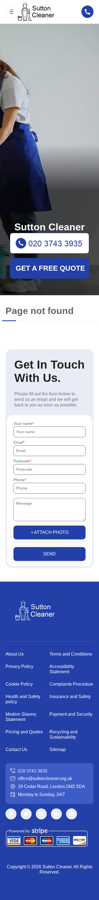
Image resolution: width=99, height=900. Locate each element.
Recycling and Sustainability (64, 734)
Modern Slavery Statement (21, 717)
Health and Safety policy (23, 699)
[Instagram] (41, 813)
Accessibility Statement (62, 669)
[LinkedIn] (56, 813)
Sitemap (58, 749)
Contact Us (16, 749)
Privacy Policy (19, 666)
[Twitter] (26, 813)
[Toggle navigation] (12, 12)
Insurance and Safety (70, 696)
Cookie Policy (19, 684)
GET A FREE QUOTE (50, 268)
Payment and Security (71, 714)
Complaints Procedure (71, 684)
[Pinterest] (71, 813)
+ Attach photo (49, 532)
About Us (15, 654)
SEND (49, 554)
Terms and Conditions (71, 654)
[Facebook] (11, 813)
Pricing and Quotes (24, 731)
